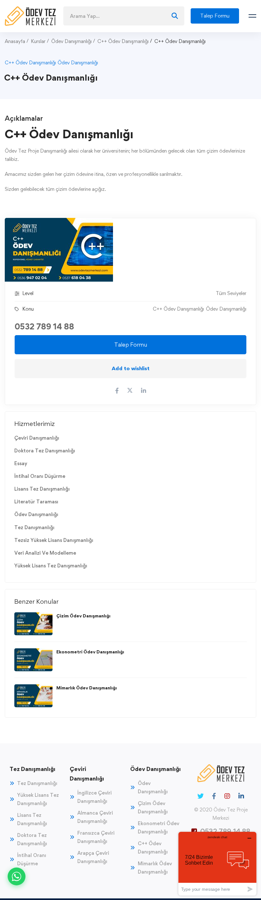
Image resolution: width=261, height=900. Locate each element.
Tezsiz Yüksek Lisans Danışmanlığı (53, 540)
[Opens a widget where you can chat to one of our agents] (217, 863)
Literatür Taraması (36, 502)
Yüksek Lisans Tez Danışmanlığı (50, 566)
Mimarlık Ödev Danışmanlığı (86, 687)
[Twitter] (200, 796)
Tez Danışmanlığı (34, 527)
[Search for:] (123, 16)
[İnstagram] (227, 796)
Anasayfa (15, 41)
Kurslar (38, 41)
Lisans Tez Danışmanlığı (42, 489)
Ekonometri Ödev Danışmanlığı (90, 651)
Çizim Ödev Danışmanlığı (83, 615)
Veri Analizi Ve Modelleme (45, 553)
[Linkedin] (241, 796)
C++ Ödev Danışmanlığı (123, 41)
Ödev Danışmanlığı (71, 41)
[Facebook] (214, 796)
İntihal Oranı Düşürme (39, 476)
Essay (20, 463)
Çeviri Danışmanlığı (36, 438)
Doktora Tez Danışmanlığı (44, 451)
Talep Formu (130, 344)
